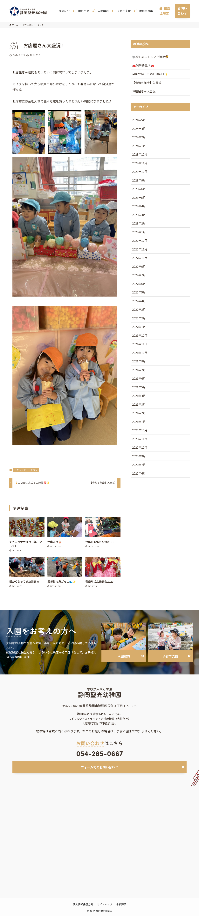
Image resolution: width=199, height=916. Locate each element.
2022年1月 (139, 327)
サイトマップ (104, 904)
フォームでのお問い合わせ (99, 767)
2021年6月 (139, 378)
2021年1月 (139, 422)
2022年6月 (139, 284)
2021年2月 (139, 413)
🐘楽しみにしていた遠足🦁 (150, 57)
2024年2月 (139, 137)
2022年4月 (139, 301)
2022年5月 (139, 292)
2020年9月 (139, 456)
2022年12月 (139, 240)
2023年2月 (139, 223)
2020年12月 (139, 430)
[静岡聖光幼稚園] (28, 11)
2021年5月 (139, 387)
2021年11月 (139, 344)
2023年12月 (139, 154)
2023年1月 (139, 232)
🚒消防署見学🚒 (143, 65)
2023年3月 (139, 215)
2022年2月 (139, 318)
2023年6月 (139, 189)
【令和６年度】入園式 (146, 83)
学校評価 (121, 904)
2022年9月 (139, 266)
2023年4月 (139, 206)
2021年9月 (139, 361)
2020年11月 (139, 439)
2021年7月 (139, 370)
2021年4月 (139, 396)
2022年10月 (139, 258)
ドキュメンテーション (26, 469)
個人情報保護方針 (83, 904)
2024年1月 (139, 146)
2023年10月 (139, 171)
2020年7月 (139, 465)
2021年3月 (139, 404)
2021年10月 (139, 353)
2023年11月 (139, 163)
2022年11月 (139, 249)
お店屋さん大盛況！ (145, 91)
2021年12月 (139, 335)
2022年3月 (139, 309)
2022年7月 (139, 275)
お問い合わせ (182, 10)
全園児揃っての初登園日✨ (150, 74)
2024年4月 (139, 128)
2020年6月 (139, 473)
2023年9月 (139, 180)
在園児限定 (165, 11)
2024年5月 (139, 120)
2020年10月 (139, 447)
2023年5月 (139, 197)
